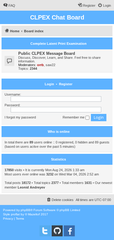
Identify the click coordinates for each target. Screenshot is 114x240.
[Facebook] (69, 230)
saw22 (50, 65)
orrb (40, 65)
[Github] (57, 230)
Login (49, 84)
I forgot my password (20, 117)
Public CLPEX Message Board (46, 53)
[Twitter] (45, 230)
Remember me (74, 117)
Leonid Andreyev (31, 187)
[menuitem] (9, 5)
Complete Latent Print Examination (58, 43)
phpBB (25, 210)
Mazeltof (34, 214)
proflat (15, 214)
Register (65, 84)
